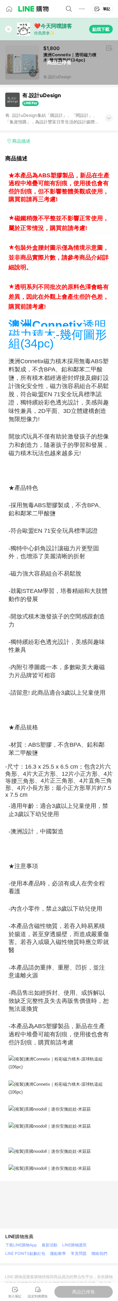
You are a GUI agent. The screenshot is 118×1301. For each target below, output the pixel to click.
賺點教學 (58, 1253)
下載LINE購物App (21, 1244)
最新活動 (49, 1244)
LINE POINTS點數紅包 (25, 1253)
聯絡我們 (99, 1253)
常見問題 (79, 1253)
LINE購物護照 (74, 1244)
